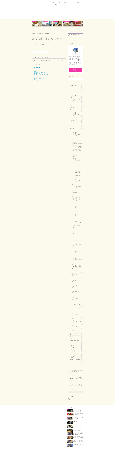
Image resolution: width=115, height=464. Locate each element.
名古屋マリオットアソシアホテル (77, 280)
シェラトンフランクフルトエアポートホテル (77, 245)
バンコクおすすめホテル (77, 163)
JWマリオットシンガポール (76, 145)
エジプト (73, 307)
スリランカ (73, 154)
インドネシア (73, 131)
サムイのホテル (75, 181)
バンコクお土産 (74, 112)
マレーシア (73, 196)
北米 (76, 317)
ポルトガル (73, 253)
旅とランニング (36, 79)
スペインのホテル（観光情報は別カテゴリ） (77, 225)
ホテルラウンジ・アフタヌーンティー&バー (41, 74)
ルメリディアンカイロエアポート (77, 308)
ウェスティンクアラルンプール (77, 197)
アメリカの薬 (76, 355)
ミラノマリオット (75, 215)
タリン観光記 (74, 217)
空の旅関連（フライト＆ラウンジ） (40, 72)
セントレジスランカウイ (76, 200)
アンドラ (73, 208)
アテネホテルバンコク (77, 164)
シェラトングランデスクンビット (78, 170)
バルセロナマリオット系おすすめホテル (77, 227)
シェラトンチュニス (75, 312)
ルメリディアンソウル (76, 142)
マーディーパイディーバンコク (78, 174)
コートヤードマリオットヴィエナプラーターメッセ (77, 222)
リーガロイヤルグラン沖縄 (76, 304)
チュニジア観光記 (75, 311)
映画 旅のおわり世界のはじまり (76, 357)
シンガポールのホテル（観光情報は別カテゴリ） (77, 144)
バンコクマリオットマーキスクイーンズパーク (78, 173)
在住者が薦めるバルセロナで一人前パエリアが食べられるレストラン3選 (76, 375)
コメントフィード (72, 400)
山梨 (72, 281)
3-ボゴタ (76, 346)
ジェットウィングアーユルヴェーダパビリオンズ (77, 158)
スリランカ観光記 (75, 155)
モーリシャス (73, 313)
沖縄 (72, 299)
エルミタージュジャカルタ (76, 134)
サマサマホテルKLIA (75, 198)
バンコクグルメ (74, 113)
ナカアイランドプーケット (77, 180)
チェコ (72, 239)
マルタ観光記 (74, 258)
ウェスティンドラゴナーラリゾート (77, 259)
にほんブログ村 (70, 43)
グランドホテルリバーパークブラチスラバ (77, 237)
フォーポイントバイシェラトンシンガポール (77, 150)
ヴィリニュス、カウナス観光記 (77, 265)
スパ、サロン (36, 75)
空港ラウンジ (76, 121)
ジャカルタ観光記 (75, 132)
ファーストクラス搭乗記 (76, 122)
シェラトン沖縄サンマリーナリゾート (77, 303)
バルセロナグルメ (74, 95)
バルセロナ (76, 89)
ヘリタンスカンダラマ (76, 159)
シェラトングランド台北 (76, 187)
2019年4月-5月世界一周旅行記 (76, 340)
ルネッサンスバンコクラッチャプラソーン (78, 175)
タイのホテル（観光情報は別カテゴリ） (77, 160)
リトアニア (73, 264)
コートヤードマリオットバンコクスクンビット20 (78, 167)
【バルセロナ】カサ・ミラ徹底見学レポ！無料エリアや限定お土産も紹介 (76, 371)
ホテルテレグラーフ (75, 218)
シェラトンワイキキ (75, 322)
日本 (76, 272)
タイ (35, 71)
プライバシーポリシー (41, 1)
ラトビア (73, 260)
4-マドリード (76, 347)
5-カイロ (76, 349)
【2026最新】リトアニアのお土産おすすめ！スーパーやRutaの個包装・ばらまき (76, 385)
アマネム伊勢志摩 (75, 285)
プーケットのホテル (75, 177)
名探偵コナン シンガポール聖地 (39, 78)
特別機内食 (76, 120)
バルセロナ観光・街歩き (75, 91)
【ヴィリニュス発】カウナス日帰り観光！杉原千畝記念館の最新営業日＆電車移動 (76, 381)
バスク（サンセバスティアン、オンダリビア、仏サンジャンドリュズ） (76, 99)
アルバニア (73, 205)
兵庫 (72, 287)
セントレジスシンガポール (76, 149)
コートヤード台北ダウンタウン (77, 186)
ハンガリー (73, 246)
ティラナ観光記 (75, 206)
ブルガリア (73, 250)
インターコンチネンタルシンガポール (77, 148)
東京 (72, 273)
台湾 (72, 184)
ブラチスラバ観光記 (75, 236)
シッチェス (76, 96)
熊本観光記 (74, 297)
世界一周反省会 (76, 356)
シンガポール (76, 107)
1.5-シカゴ (76, 344)
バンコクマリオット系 (65, 1)
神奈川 (72, 275)
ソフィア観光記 (75, 251)
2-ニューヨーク (76, 345)
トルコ (72, 329)
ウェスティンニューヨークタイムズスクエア (77, 320)
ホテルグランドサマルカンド (76, 139)
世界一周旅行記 (59, 1)
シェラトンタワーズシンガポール (77, 146)
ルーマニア (73, 268)
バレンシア (76, 100)
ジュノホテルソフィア (76, 252)
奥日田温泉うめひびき (76, 291)
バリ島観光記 (74, 133)
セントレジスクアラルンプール (77, 199)
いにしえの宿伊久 (75, 286)
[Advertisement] (57, 13)
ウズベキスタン (74, 136)
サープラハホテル (75, 242)
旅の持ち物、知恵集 (37, 67)
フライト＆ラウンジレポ (71, 1)
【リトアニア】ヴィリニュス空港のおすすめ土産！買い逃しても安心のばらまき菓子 (76, 378)
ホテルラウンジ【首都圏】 (75, 274)
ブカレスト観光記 (75, 269)
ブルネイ (73, 191)
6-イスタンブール (76, 350)
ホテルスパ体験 (76, 338)
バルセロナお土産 (53, 1)
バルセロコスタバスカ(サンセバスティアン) (77, 233)
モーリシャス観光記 (75, 314)
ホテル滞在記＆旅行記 (77, 1)
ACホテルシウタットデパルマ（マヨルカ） (77, 229)
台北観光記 (74, 185)
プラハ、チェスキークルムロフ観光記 (77, 241)
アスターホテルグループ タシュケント (77, 138)
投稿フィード (71, 399)
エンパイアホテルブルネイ (76, 192)
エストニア (73, 216)
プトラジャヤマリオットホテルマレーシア (77, 202)
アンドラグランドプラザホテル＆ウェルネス (77, 211)
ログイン (70, 398)
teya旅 (58, 4)
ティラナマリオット (75, 207)
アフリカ (76, 306)
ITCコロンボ (74, 156)
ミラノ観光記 (74, 214)
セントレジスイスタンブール (76, 330)
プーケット (76, 115)
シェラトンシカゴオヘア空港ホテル (77, 321)
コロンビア (73, 325)
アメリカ (73, 318)
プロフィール (36, 80)
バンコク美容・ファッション (75, 114)
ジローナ (76, 97)
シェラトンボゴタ (75, 326)
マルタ (72, 257)
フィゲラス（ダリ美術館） (76, 101)
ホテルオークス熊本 (75, 298)
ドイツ (72, 243)
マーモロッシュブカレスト (76, 270)
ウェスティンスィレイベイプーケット (78, 179)
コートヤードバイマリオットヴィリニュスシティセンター (77, 267)
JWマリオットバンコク (77, 168)
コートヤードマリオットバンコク (78, 165)
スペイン (35, 68)
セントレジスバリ (75, 135)
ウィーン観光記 (75, 221)
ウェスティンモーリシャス (76, 315)
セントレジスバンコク (77, 171)
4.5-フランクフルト (76, 348)
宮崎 (72, 292)
